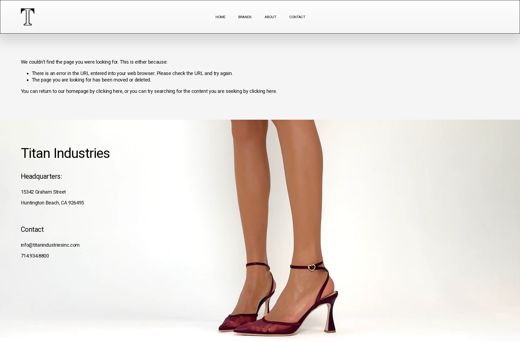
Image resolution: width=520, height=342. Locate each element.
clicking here (109, 91)
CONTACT (297, 17)
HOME (220, 17)
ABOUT (270, 17)
